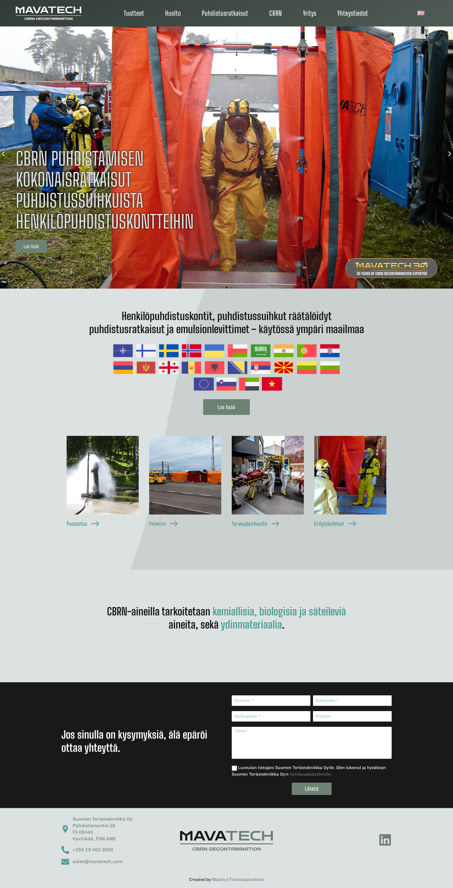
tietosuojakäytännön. (311, 774)
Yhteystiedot (352, 13)
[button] (31, 246)
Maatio (219, 879)
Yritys (309, 13)
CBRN (275, 13)
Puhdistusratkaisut (225, 13)
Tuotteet (134, 13)
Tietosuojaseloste (246, 879)
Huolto (173, 13)
